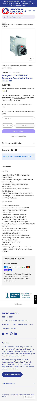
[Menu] (34, 11)
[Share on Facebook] (12, 150)
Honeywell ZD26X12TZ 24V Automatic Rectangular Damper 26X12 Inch (17, 25)
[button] (30, 11)
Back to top (18, 304)
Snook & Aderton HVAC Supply (14, 394)
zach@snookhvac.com (9, 328)
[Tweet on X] (8, 150)
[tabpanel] (18, 211)
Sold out (25, 125)
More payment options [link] (18, 136)
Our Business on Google (12, 374)
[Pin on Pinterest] (16, 150)
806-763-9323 (27, 1)
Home (3, 23)
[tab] (6, 166)
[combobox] (18, 17)
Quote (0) (35, 299)
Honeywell (5, 72)
